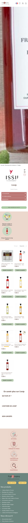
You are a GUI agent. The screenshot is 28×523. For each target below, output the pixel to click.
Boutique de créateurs (11, 165)
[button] (24, 172)
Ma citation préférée (6, 196)
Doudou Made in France (8, 510)
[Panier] (26, 3)
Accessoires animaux (7, 500)
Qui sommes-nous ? (7, 519)
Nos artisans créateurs (8, 521)
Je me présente (5, 193)
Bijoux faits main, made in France (10, 498)
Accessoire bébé (6, 508)
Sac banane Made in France (9, 494)
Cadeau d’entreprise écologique (10, 512)
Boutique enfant (6, 502)
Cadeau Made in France (8, 490)
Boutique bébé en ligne (8, 504)
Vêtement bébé (6, 506)
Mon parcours (5, 199)
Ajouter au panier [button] (7, 270)
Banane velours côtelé (7, 496)
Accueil (2, 165)
